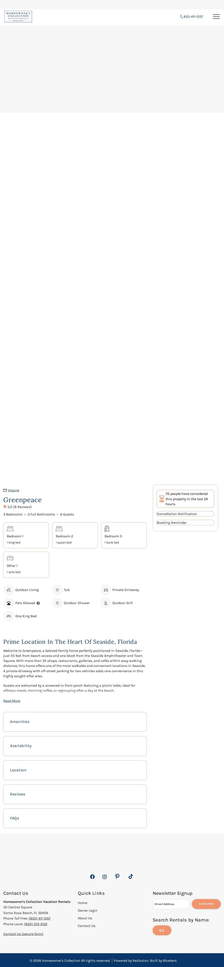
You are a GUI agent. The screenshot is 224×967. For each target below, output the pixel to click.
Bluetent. (170, 960)
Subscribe (206, 903)
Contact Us (86, 926)
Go (162, 930)
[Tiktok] (130, 876)
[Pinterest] (117, 876)
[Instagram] (104, 879)
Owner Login (88, 910)
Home (82, 903)
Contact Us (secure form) (23, 934)
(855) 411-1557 (40, 918)
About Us (85, 918)
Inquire (13, 490)
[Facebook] (92, 879)
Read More (11, 701)
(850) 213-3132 (35, 924)
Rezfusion (141, 960)
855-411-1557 (193, 16)
